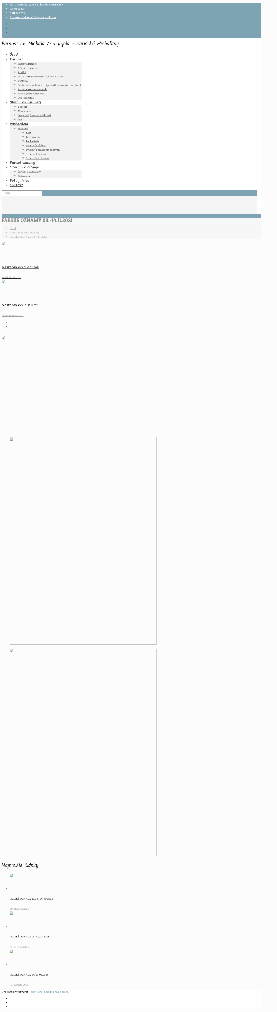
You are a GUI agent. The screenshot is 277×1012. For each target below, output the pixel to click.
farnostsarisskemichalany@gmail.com (33, 17)
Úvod (13, 228)
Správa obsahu (60, 992)
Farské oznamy (30, 232)
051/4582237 (17, 9)
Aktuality (15, 232)
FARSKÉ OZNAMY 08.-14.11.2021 (28, 237)
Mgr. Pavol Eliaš (40, 992)
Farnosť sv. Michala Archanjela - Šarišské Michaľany (60, 44)
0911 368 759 (17, 13)
